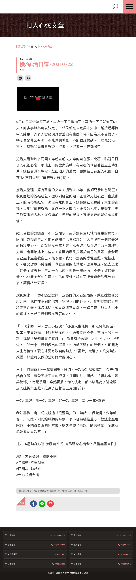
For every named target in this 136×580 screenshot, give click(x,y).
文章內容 (47, 46)
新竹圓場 (77, 554)
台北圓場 (77, 535)
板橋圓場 (11, 545)
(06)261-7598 (60, 564)
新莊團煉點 (12, 554)
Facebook (33, 503)
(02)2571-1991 (125, 535)
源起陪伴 (23, 46)
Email (50, 503)
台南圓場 (11, 564)
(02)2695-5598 (59, 535)
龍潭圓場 (77, 545)
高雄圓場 (77, 564)
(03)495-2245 (126, 545)
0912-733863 (60, 554)
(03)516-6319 (126, 554)
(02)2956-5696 (59, 545)
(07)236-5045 (126, 564)
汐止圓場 (11, 535)
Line (42, 503)
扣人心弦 (35, 46)
